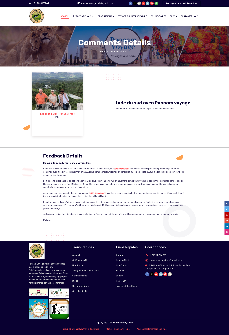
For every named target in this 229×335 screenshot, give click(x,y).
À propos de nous (82, 16)
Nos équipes (78, 265)
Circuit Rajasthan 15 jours (118, 329)
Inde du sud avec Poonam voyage (57, 114)
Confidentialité (79, 291)
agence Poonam (121, 168)
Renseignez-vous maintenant (180, 3)
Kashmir (120, 270)
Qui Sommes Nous (81, 260)
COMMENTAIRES (158, 16)
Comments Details (119, 51)
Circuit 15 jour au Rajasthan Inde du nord (81, 329)
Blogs (173, 16)
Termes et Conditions (126, 286)
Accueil (76, 255)
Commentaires (79, 275)
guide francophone (97, 193)
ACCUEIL (65, 16)
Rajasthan (121, 281)
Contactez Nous (80, 286)
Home (102, 51)
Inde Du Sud (122, 265)
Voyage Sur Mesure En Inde (85, 270)
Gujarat (120, 255)
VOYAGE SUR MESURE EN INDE (132, 16)
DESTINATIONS (105, 16)
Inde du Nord (122, 260)
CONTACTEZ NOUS (189, 16)
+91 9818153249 (41, 3)
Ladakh (119, 275)
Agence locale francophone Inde (152, 329)
